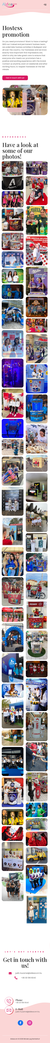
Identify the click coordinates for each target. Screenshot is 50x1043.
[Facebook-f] (20, 1023)
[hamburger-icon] (45, 5)
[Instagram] (29, 1023)
